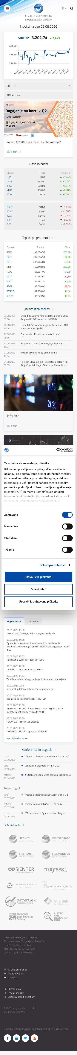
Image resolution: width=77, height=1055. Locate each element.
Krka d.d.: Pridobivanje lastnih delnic (39, 352)
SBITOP (23, 37)
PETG (9, 262)
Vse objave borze (15, 738)
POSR (10, 207)
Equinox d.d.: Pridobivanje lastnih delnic (41, 334)
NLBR (9, 190)
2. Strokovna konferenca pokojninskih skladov (47, 775)
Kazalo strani (14, 989)
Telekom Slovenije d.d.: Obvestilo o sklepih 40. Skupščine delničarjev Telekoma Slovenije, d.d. (44, 363)
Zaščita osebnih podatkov (21, 997)
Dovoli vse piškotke (38, 576)
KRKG (9, 186)
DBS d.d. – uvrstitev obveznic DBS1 (25, 669)
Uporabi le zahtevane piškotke (38, 601)
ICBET (10, 220)
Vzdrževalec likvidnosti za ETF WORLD (26, 699)
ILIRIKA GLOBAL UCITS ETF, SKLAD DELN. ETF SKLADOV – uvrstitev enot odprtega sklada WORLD (36, 710)
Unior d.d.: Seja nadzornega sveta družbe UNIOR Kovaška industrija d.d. (45, 326)
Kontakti (12, 977)
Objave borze (14, 621)
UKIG (9, 177)
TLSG (9, 271)
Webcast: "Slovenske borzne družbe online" (46, 756)
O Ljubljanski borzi (17, 969)
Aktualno (33, 621)
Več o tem (12, 152)
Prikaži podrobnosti (52, 565)
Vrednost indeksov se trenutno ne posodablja (30, 689)
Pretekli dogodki (12, 825)
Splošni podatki (16, 973)
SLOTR (10, 296)
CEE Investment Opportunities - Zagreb (44, 813)
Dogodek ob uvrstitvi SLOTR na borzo (43, 804)
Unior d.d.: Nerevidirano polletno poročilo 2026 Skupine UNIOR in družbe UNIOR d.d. (44, 317)
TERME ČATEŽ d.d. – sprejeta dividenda (27, 731)
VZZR (9, 215)
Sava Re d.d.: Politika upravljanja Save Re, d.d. (44, 343)
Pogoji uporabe (16, 993)
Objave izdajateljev (37, 308)
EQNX (10, 211)
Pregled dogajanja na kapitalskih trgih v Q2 (46, 795)
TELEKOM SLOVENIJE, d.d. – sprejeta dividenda (31, 633)
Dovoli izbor (39, 589)
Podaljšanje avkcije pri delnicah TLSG (25, 660)
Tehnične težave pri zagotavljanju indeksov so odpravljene (36, 679)
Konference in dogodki (36, 749)
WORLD (10, 194)
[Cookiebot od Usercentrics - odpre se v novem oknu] (56, 450)
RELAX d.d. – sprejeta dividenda (23, 721)
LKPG (9, 181)
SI (63, 8)
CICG (9, 224)
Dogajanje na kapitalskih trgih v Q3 (42, 765)
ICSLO (10, 281)
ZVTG (9, 276)
